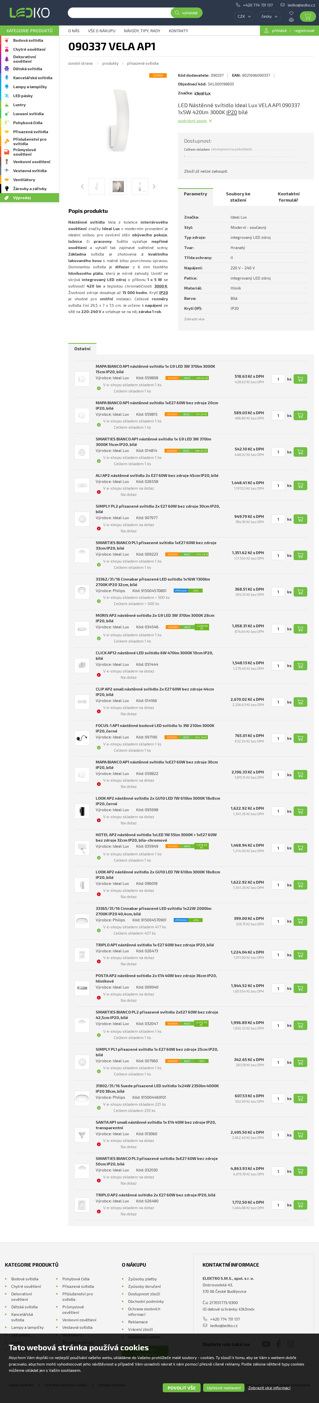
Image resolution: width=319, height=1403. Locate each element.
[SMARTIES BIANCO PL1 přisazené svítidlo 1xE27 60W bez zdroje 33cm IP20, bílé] (82, 555)
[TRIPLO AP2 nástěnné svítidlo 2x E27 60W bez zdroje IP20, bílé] (82, 1204)
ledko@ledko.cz (301, 4)
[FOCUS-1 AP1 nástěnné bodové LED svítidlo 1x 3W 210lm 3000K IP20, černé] (82, 738)
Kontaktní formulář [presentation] (289, 197)
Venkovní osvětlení (31, 161)
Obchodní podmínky (146, 1301)
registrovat (304, 30)
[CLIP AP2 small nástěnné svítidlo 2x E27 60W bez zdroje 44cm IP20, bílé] (82, 702)
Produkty (110, 63)
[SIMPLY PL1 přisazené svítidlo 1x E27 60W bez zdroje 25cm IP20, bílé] (82, 1062)
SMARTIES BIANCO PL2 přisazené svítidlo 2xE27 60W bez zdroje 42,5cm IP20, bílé (157, 1015)
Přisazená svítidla (30, 131)
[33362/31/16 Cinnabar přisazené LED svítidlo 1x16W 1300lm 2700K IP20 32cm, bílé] (82, 591)
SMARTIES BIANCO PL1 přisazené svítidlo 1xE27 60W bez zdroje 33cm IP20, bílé (156, 545)
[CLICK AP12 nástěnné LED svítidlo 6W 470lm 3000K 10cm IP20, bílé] (82, 665)
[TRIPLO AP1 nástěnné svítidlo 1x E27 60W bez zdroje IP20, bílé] (82, 954)
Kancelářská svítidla (32, 77)
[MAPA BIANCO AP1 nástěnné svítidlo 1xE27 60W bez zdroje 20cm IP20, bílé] (82, 415)
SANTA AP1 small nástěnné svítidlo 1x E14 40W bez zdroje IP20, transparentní (156, 1125)
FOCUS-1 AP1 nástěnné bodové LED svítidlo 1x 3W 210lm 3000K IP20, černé (155, 728)
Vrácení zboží (140, 1329)
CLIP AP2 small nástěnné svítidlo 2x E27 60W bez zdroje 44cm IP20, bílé (155, 692)
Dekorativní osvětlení (24, 58)
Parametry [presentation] (195, 193)
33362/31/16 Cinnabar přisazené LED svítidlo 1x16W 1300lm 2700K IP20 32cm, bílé (153, 582)
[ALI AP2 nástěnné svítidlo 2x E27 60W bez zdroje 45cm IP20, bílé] (82, 485)
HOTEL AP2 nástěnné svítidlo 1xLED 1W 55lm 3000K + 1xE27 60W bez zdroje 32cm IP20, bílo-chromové (156, 837)
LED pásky (23, 95)
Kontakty (178, 30)
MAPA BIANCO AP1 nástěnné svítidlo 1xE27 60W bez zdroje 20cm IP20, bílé (157, 405)
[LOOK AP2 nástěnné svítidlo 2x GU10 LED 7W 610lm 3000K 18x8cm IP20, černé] (82, 811)
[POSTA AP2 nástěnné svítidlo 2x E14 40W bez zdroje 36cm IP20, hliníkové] (82, 988)
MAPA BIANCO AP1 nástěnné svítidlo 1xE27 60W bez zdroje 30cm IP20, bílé (157, 764)
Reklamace (138, 1321)
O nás (74, 30)
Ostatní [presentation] (82, 348)
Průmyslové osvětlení (24, 151)
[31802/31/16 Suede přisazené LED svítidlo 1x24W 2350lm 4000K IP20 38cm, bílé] (82, 1098)
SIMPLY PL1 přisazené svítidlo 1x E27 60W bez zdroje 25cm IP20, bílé (157, 1052)
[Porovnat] (295, 19)
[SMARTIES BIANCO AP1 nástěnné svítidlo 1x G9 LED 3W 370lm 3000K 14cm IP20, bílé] (82, 451)
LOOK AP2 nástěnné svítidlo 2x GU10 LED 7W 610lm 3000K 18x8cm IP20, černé (158, 801)
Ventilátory (24, 179)
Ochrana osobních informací (144, 1311)
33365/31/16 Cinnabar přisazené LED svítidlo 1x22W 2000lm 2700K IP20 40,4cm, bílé (153, 911)
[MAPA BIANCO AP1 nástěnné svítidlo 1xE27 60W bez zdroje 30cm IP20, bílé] (82, 774)
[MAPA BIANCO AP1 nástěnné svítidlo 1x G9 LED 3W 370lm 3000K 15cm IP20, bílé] (82, 378)
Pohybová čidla (27, 122)
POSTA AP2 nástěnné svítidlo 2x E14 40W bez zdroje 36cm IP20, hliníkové (156, 978)
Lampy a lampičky (30, 86)
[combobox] (244, 16)
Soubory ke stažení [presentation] (238, 197)
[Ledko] (29, 13)
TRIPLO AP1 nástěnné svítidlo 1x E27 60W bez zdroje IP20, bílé (155, 944)
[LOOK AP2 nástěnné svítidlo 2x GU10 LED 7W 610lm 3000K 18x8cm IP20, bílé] (82, 884)
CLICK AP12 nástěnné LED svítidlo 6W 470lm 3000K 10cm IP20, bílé (154, 655)
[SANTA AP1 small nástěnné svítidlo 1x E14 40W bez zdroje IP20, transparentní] (82, 1134)
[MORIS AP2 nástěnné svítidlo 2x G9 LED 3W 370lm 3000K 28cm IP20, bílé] (82, 628)
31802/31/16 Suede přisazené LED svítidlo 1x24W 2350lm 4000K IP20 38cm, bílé (157, 1088)
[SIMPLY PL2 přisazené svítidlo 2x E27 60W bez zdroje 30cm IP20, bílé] (82, 519)
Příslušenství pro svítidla (30, 141)
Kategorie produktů (29, 30)
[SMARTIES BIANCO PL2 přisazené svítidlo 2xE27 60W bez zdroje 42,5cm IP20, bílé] (82, 1025)
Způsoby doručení (144, 1286)
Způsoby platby (142, 1278)
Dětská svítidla (27, 68)
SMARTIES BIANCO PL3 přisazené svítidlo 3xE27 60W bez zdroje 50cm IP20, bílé (157, 1161)
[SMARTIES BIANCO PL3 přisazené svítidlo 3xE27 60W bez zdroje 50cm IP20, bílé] (82, 1171)
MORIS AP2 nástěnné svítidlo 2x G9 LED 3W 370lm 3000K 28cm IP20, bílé (155, 618)
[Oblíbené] (295, 13)
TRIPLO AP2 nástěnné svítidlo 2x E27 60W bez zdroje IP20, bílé (156, 1194)
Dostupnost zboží (144, 1293)
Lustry (19, 104)
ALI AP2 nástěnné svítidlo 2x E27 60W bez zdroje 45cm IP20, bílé (157, 475)
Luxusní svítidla (28, 113)
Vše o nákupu (101, 30)
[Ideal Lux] (203, 93)
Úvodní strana (80, 63)
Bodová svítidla (28, 40)
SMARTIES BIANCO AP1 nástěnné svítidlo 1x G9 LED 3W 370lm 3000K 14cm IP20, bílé (153, 441)
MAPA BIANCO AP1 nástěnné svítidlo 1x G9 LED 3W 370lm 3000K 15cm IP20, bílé (155, 369)
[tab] (195, 197)
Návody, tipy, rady (142, 30)
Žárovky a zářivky (30, 188)
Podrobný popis (192, 120)
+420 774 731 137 (258, 4)
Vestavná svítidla (30, 170)
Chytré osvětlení (29, 49)
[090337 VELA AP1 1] (118, 123)
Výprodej (22, 197)
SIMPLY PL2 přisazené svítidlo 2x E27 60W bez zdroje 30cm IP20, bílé (158, 509)
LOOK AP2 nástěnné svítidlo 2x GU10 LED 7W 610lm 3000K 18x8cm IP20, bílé (158, 874)
